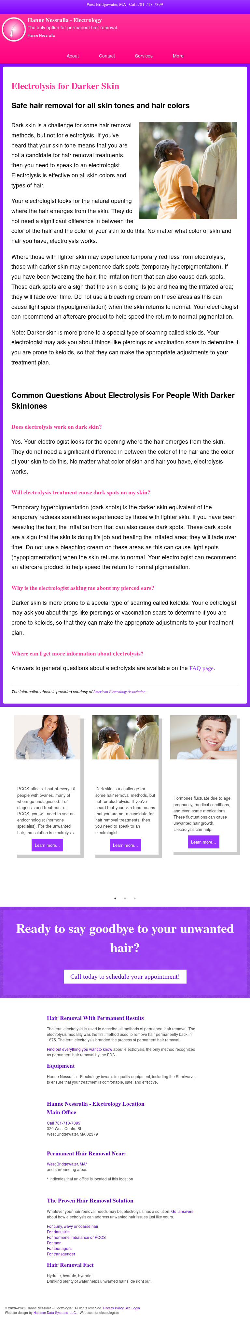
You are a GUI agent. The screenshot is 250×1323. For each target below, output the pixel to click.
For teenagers (59, 1248)
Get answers (182, 1211)
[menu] (125, 55)
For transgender (61, 1253)
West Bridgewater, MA (106, 4)
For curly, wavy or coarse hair (72, 1226)
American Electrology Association (119, 692)
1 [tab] (115, 898)
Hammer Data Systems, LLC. (55, 1312)
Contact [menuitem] (107, 55)
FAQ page (201, 668)
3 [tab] (135, 898)
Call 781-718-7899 (146, 4)
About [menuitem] (73, 55)
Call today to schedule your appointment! (125, 976)
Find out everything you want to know (79, 1049)
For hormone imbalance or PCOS (76, 1237)
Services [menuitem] (144, 55)
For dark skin (58, 1231)
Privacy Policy (113, 1308)
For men (54, 1242)
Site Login (132, 1308)
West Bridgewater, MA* (67, 1163)
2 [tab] (125, 898)
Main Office (61, 1112)
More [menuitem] (178, 55)
